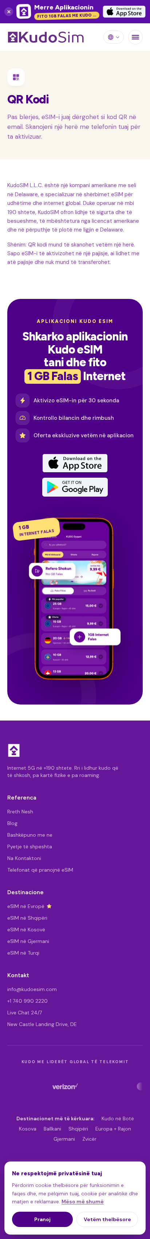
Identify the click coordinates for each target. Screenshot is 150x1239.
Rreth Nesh (20, 811)
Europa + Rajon (113, 1128)
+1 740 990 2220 (27, 1001)
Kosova (27, 1128)
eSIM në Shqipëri (27, 918)
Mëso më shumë (83, 1201)
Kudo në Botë (118, 1118)
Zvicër (89, 1139)
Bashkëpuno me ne (29, 835)
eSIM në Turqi (23, 953)
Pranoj (42, 1219)
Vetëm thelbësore (107, 1219)
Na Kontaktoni (24, 858)
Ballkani (52, 1128)
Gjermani (64, 1139)
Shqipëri (78, 1128)
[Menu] (135, 37)
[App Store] (75, 463)
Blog (12, 823)
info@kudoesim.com (32, 989)
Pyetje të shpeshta (29, 846)
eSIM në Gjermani (28, 941)
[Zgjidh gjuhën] (113, 37)
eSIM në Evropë (25, 906)
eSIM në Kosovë (26, 929)
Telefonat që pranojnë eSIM (40, 870)
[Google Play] (75, 487)
